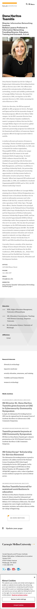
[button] (30, 4)
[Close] (34, 577)
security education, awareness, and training (18, 373)
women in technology (11, 382)
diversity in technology (11, 364)
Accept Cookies (18, 605)
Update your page (14, 528)
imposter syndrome (10, 369)
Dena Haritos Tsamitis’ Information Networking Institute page (18, 285)
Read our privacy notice (20, 595)
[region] (18, 591)
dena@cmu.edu (7, 279)
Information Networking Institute (17, 24)
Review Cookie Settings (18, 599)
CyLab (26, 34)
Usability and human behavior (14, 378)
